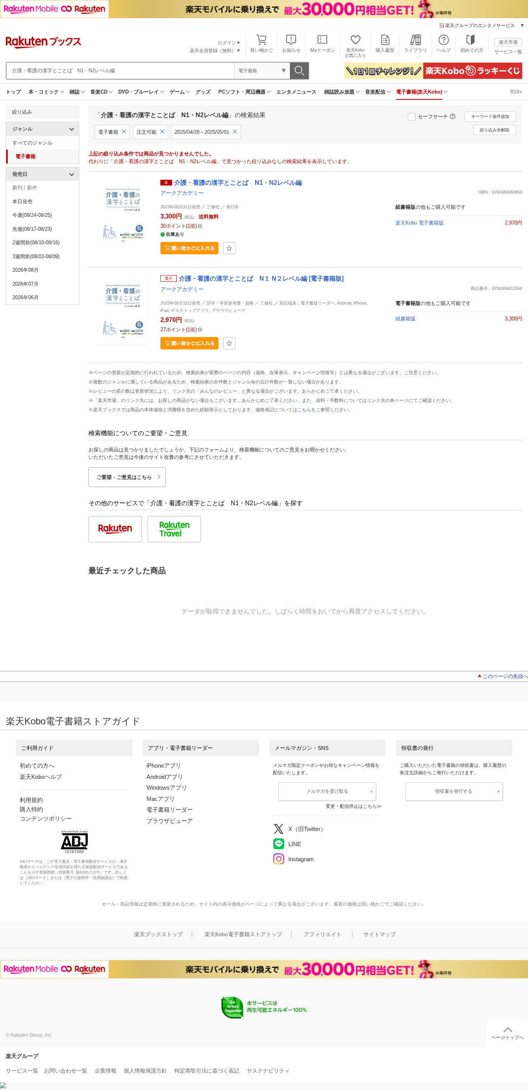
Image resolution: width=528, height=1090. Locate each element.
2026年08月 (25, 270)
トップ (13, 92)
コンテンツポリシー (46, 818)
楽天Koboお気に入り (355, 52)
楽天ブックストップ (158, 934)
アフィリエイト (323, 934)
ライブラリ (415, 50)
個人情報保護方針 (145, 1071)
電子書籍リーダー (169, 809)
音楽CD (98, 92)
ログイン (227, 43)
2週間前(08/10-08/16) (36, 242)
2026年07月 (25, 284)
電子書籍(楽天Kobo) (419, 92)
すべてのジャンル (32, 143)
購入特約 (31, 809)
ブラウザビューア (169, 821)
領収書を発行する (453, 791)
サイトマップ (379, 934)
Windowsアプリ (166, 787)
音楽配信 (375, 92)
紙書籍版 (405, 319)
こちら (304, 409)
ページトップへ (507, 1037)
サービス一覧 (508, 51)
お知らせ (291, 50)
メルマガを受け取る (327, 791)
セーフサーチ (433, 116)
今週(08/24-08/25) (32, 215)
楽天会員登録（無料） (213, 50)
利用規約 (31, 800)
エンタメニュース (296, 92)
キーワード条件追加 (490, 116)
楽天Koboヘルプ (41, 776)
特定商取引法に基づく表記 (206, 1071)
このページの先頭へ (505, 676)
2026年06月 (25, 297)
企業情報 (105, 1071)
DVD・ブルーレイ (138, 92)
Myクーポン (322, 50)
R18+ (516, 92)
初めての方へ (37, 765)
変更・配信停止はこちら (351, 806)
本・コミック (44, 92)
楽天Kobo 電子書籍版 (419, 223)
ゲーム (177, 92)
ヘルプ (444, 50)
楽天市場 (508, 42)
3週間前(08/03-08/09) (36, 256)
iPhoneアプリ (163, 765)
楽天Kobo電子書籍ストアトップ (243, 934)
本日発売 (22, 201)
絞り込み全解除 (494, 130)
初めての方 (472, 50)
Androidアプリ (164, 776)
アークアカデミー (182, 193)
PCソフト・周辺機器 (242, 92)
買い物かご (261, 50)
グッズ (203, 92)
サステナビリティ (268, 1071)
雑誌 (75, 92)
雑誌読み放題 (339, 92)
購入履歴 (385, 50)
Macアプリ (160, 798)
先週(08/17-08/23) (32, 229)
